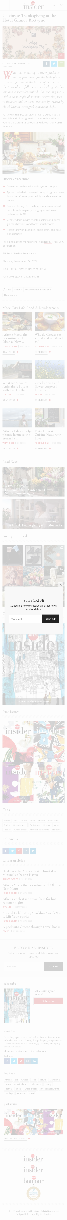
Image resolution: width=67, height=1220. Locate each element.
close (60, 584)
